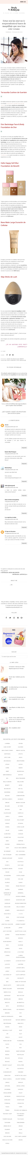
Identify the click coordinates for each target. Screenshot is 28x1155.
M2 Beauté (21, 978)
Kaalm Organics (21, 934)
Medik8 (21, 999)
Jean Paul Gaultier (7, 924)
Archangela (7, 761)
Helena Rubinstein (20, 903)
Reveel (7, 1054)
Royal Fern (20, 1065)
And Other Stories (7, 750)
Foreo (7, 886)
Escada (20, 868)
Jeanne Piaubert (20, 924)
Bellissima (21, 781)
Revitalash (20, 1054)
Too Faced (21, 1119)
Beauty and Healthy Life (10, 1153)
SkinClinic (7, 1099)
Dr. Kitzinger (7, 854)
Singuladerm (7, 1093)
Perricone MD (7, 1040)
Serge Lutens (21, 1086)
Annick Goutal (20, 750)
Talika (7, 1106)
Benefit (22, 359)
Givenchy (7, 900)
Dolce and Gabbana (21, 847)
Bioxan (7, 795)
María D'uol (7, 992)
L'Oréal (7, 955)
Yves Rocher (7, 1136)
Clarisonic (7, 834)
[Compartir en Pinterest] (13, 355)
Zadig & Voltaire (7, 1140)
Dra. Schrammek (21, 854)
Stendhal (7, 1103)
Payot (20, 1037)
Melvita (7, 1002)
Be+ (7, 778)
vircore (6, 425)
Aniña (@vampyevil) (10, 485)
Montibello (20, 1006)
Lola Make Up (7, 974)
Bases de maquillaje (13, 359)
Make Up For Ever (20, 981)
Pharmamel (20, 1040)
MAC (7, 981)
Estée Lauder (21, 875)
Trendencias (4, 155)
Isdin (7, 917)
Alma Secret (7, 747)
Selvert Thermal (21, 1079)
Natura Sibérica (21, 1020)
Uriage (21, 1126)
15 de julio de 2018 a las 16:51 (11, 426)
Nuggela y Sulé (7, 1030)
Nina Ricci (21, 1023)
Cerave (7, 823)
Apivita (21, 754)
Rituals (20, 1058)
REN (7, 1047)
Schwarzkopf (7, 1072)
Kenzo (7, 938)
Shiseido (20, 1089)
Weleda (7, 1133)
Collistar (3, 360)
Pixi (21, 1044)
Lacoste (7, 964)
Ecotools (21, 861)
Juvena (7, 934)
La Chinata (7, 960)
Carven (20, 816)
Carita (7, 816)
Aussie (21, 764)
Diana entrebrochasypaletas (12, 499)
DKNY (7, 840)
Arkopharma (20, 761)
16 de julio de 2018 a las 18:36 (11, 487)
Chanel (7, 827)
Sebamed (20, 1072)
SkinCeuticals (20, 1096)
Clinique (20, 834)
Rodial (21, 1061)
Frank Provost (20, 886)
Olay (20, 1033)
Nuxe (20, 1030)
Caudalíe (7, 820)
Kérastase (7, 952)
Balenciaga (20, 771)
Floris (21, 882)
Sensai (7, 1082)
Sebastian (7, 1075)
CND (20, 809)
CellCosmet (20, 820)
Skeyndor (7, 1096)
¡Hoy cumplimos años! (14, 728)
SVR (7, 1068)
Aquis (20, 757)
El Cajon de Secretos (10, 531)
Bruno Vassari (20, 802)
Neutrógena (7, 1023)
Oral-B (7, 1037)
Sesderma (7, 1089)
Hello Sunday (20, 906)
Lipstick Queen (20, 971)
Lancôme (20, 964)
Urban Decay (7, 1126)
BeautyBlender (20, 778)
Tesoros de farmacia (20, 1110)
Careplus (20, 813)
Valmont (7, 1129)
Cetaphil (20, 823)
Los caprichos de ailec (10, 517)
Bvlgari (7, 806)
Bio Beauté (7, 788)
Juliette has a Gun (20, 931)
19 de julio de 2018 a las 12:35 (11, 501)
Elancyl (7, 865)
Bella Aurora (7, 781)
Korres (7, 948)
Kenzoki (20, 938)
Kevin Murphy (7, 941)
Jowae (20, 927)
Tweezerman (20, 1122)
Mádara (7, 1013)
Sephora (7, 1086)
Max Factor (20, 995)
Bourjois (20, 799)
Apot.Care (7, 757)
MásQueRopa (8, 467)
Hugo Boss (7, 913)
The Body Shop (7, 1113)
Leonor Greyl (20, 967)
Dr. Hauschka (20, 851)
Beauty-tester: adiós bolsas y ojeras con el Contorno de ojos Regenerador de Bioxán (17, 719)
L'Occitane (20, 952)
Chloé (7, 830)
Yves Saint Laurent (20, 1136)
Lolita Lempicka (20, 974)
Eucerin (7, 879)
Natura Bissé (7, 1020)
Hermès (7, 910)
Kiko (7, 945)
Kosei (20, 948)
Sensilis (20, 1082)
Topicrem (7, 1122)
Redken (7, 1051)
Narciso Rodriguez (7, 1016)
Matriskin (7, 995)
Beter (20, 785)
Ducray (20, 858)
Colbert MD (7, 837)
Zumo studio (24, 1153)
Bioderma (7, 792)
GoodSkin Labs (20, 900)
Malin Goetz (7, 985)
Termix (7, 1110)
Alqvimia (20, 747)
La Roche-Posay (20, 960)
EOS (7, 861)
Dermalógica (21, 844)
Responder (24, 447)
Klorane (20, 945)
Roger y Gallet (7, 1065)
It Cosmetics (20, 920)
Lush (17, 360)
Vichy (20, 1129)
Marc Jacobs (20, 985)
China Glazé (20, 827)
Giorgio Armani (20, 896)
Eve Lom (20, 879)
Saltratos (20, 1068)
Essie (20, 872)
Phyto (7, 1044)
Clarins (20, 830)
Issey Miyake (20, 917)
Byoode (7, 809)
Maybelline (7, 999)
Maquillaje (23, 360)
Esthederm (7, 875)
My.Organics (20, 1009)
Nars (20, 1016)
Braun (7, 802)
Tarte (20, 1106)
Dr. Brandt (7, 851)
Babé (7, 771)
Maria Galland (7, 988)
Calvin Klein (7, 813)
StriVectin (21, 1103)
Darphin (20, 840)
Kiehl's (21, 941)
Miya (7, 1006)
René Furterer (20, 1051)
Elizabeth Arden (7, 868)
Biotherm (20, 792)
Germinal (20, 893)
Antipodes (7, 754)
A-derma (7, 743)
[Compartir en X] (10, 355)
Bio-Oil (21, 788)
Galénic (7, 889)
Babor (21, 767)
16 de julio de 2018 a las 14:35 (11, 469)
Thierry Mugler (7, 1119)
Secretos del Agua (20, 1075)
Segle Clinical (7, 1079)
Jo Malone (7, 927)
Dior (8, 360)
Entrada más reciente (10, 572)
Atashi (7, 764)
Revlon (7, 1058)
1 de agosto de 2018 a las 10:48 (12, 533)
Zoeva (7, 1143)
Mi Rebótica (20, 1002)
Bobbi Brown (20, 795)
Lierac (7, 971)
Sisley (20, 1093)
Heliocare (7, 906)
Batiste (20, 774)
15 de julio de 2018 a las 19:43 (11, 453)
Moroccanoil (7, 1009)
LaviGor (7, 967)
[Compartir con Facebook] (7, 355)
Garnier (20, 889)
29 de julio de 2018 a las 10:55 (11, 519)
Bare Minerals (7, 774)
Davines (7, 844)
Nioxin (7, 1026)
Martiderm (20, 988)
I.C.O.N (20, 913)
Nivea (20, 1026)
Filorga (7, 882)
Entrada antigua (19, 574)
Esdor (7, 872)
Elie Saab (20, 865)
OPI (7, 1033)
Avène (7, 767)
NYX (21, 1013)
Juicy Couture (7, 931)
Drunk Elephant (7, 858)
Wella (20, 1133)
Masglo (20, 992)
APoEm (21, 743)
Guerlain (13, 360)
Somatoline (20, 1099)
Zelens (21, 1140)
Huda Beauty (20, 910)
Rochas (7, 1061)
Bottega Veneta (7, 799)
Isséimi (7, 920)
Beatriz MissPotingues (10, 452)
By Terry (20, 806)
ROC (20, 1047)
